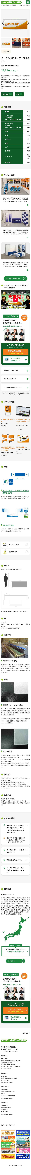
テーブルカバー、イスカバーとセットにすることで (15, 491)
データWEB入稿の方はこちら (12, 387)
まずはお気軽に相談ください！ (15, 950)
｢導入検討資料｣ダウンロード (15, 359)
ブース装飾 (6, 51)
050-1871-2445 (8, 1066)
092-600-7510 (8, 1064)
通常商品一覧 (11, 961)
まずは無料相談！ (15, 352)
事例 (17, 94)
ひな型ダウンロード (10, 379)
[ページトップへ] (26, 1033)
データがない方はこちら (11, 370)
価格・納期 (5, 94)
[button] (3, 23)
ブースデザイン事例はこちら (13, 278)
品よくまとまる (8, 525)
